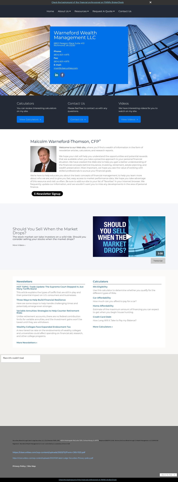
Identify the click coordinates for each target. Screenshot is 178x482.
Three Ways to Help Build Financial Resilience (41, 300)
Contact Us (124, 11)
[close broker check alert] (150, 2)
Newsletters (24, 281)
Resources (81, 11)
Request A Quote (103, 11)
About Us (63, 11)
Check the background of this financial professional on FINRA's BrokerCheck (88, 2)
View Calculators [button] (29, 119)
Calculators (100, 281)
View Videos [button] (128, 119)
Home (50, 11)
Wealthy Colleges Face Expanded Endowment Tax (44, 327)
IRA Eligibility (100, 287)
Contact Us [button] (76, 119)
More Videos (19, 245)
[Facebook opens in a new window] (62, 75)
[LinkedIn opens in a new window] (56, 75)
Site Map (31, 466)
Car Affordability (102, 298)
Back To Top (167, 475)
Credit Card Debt (102, 317)
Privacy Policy (19, 466)
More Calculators (103, 327)
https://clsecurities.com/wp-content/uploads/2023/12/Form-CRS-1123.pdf (49, 452)
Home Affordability (103, 306)
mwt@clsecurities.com (66, 68)
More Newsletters (27, 342)
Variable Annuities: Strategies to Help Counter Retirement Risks (48, 312)
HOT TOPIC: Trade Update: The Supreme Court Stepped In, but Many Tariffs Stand (50, 288)
